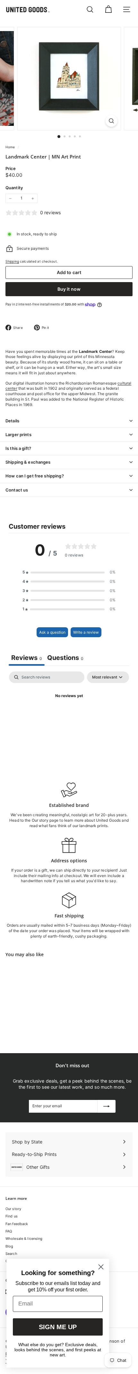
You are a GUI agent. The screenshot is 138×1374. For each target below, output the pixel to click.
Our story (13, 1209)
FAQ (8, 1231)
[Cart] (108, 9)
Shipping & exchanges (28, 462)
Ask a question (52, 632)
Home (10, 147)
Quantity (14, 187)
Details (12, 420)
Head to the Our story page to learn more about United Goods (65, 820)
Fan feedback (16, 1224)
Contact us (16, 489)
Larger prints (18, 434)
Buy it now (69, 289)
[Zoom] (111, 121)
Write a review (86, 632)
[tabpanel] (69, 717)
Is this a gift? (18, 448)
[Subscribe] (107, 1106)
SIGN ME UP (58, 1326)
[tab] (65, 658)
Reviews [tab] (26, 658)
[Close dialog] (101, 1266)
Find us (11, 1216)
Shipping (12, 261)
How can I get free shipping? (34, 475)
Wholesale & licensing (24, 1238)
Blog (9, 1246)
